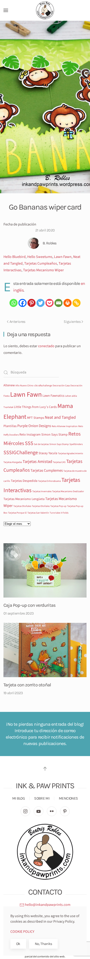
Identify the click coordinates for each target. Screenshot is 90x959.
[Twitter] (40, 303)
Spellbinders (76, 444)
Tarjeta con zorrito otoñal (27, 684)
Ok (18, 944)
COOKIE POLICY (22, 931)
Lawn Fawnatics (53, 395)
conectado (46, 346)
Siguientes (72, 321)
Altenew (9, 385)
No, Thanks (43, 944)
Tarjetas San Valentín (38, 512)
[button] (5, 10)
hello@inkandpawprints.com (47, 904)
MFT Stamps (35, 418)
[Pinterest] (31, 303)
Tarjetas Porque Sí (17, 512)
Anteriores (17, 321)
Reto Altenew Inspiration (65, 426)
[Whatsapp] (13, 303)
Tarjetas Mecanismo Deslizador (68, 491)
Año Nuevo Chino (24, 385)
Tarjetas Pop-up (58, 506)
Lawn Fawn (63, 256)
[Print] (67, 303)
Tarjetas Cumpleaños (40, 263)
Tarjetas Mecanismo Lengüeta (24, 499)
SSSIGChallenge (20, 452)
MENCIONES (68, 798)
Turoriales (55, 512)
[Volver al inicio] (45, 10)
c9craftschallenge (43, 385)
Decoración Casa (61, 385)
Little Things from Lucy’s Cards (35, 407)
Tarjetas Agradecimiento (70, 453)
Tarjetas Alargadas (12, 462)
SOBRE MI (41, 798)
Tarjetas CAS (59, 462)
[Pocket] (49, 303)
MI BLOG (18, 798)
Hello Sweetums (39, 256)
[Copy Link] (76, 303)
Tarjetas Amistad (37, 462)
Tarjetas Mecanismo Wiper (43, 270)
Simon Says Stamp (59, 444)
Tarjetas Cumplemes (46, 470)
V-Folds (64, 512)
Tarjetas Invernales (41, 491)
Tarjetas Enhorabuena (49, 481)
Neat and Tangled (60, 417)
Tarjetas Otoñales (22, 506)
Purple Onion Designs (34, 426)
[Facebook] (22, 303)
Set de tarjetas (41, 444)
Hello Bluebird (14, 256)
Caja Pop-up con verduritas (29, 605)
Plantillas (10, 426)
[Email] (58, 303)
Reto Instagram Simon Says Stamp (43, 434)
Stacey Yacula (48, 453)
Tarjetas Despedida (24, 481)
